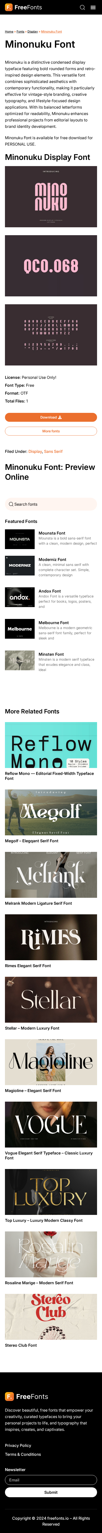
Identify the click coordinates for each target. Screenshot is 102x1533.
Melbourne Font (54, 622)
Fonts (20, 31)
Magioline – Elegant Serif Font (33, 1090)
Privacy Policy (18, 1445)
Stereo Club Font (21, 1345)
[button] (93, 7)
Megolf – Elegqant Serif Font (31, 840)
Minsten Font (51, 654)
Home (9, 31)
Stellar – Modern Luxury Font (32, 1028)
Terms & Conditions (23, 1454)
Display (32, 31)
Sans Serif (53, 451)
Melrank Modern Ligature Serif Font (38, 903)
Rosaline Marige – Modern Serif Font (39, 1282)
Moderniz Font (52, 559)
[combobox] (51, 504)
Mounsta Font (52, 533)
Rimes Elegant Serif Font (28, 965)
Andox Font (50, 591)
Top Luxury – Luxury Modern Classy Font (44, 1220)
